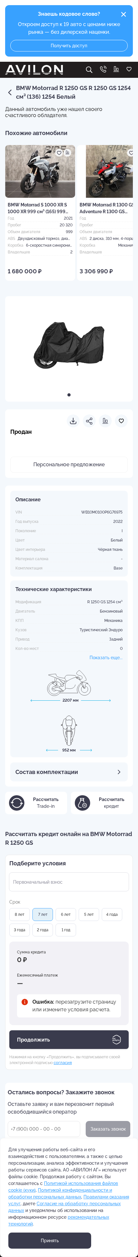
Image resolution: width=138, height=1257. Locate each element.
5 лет (89, 914)
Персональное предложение (69, 464)
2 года (42, 930)
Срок (14, 902)
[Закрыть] (123, 14)
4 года (112, 914)
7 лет (42, 914)
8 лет (19, 914)
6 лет (66, 914)
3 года (19, 930)
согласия (63, 1062)
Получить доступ (69, 45)
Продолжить (33, 1040)
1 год (66, 930)
